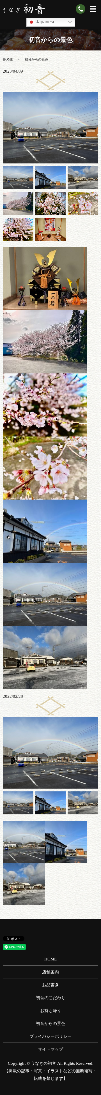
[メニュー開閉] (93, 9)
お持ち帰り (50, 1010)
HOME (8, 59)
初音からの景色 (50, 1023)
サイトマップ (50, 1049)
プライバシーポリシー (50, 1036)
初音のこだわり (50, 997)
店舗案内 (50, 972)
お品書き (50, 985)
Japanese (45, 21)
